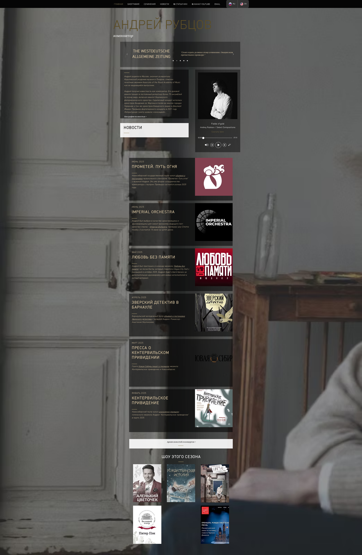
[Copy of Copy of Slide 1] (180, 60)
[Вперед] (233, 54)
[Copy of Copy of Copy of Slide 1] (183, 60)
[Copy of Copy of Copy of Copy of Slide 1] (187, 60)
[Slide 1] (173, 60)
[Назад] (127, 54)
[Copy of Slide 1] (176, 60)
